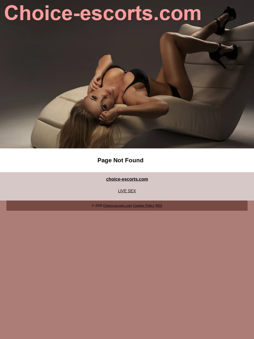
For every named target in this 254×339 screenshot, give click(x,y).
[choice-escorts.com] (127, 74)
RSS (159, 205)
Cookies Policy (144, 205)
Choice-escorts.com (117, 205)
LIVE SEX (127, 191)
